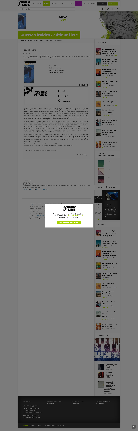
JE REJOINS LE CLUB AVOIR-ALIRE (69, 222)
